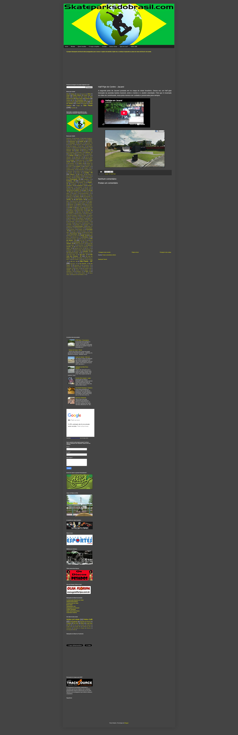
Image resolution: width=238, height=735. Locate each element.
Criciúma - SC (79, 171)
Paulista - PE (71, 224)
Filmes (82, 623)
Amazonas (83, 93)
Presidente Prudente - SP (87, 234)
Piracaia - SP (90, 226)
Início (66, 46)
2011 (74, 624)
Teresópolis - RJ (69, 268)
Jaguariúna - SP (71, 198)
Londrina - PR (84, 202)
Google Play (78, 626)
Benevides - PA (87, 150)
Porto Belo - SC (74, 230)
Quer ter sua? (124, 46)
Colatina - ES (78, 168)
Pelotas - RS (79, 224)
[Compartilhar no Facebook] (110, 172)
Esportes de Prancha (85, 621)
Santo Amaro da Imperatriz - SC (83, 246)
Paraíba (68, 100)
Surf (69, 624)
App (78, 624)
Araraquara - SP (73, 143)
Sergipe (78, 105)
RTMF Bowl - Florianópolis (82, 340)
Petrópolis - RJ (69, 226)
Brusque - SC (81, 155)
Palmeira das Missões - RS (80, 219)
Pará (73, 100)
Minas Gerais (79, 98)
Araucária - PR (71, 144)
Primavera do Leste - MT (73, 235)
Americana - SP (69, 138)
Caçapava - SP (79, 166)
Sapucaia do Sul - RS (79, 248)
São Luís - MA (74, 261)
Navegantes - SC (72, 212)
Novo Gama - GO (84, 215)
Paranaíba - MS (73, 221)
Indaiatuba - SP (79, 188)
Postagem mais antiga (165, 252)
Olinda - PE (77, 216)
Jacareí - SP (107, 173)
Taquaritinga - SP (87, 265)
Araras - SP (81, 143)
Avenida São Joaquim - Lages (83, 378)
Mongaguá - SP (71, 209)
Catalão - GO (90, 164)
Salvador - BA (70, 243)
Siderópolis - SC (89, 249)
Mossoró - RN (73, 210)
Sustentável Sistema (71, 612)
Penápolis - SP (87, 224)
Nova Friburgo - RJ (70, 213)
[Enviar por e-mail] (105, 172)
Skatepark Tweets (102, 259)
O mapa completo (94, 46)
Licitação (68, 623)
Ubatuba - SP (87, 269)
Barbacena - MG (70, 149)
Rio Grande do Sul (81, 102)
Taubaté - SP (69, 266)
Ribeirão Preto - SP (77, 237)
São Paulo (113, 173)
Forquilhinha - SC (87, 179)
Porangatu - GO (81, 229)
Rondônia (78, 103)
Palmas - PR (90, 218)
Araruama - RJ (89, 143)
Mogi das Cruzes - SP (88, 207)
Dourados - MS (69, 177)
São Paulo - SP (86, 261)
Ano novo (75, 623)
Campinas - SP (73, 160)
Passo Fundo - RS (79, 223)
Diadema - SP (79, 176)
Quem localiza (82, 46)
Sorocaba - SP (87, 251)
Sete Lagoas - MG (80, 249)
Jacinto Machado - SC (88, 196)
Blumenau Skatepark (80, 397)
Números (89, 628)
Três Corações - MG (86, 268)
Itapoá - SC (76, 193)
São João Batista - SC (79, 257)
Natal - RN (90, 210)
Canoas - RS (81, 163)
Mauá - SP (79, 207)
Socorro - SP (78, 251)
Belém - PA (79, 150)
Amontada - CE (78, 138)
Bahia (89, 94)
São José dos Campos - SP (79, 255)
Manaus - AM (72, 205)
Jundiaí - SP (85, 201)
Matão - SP (72, 207)
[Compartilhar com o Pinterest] (112, 172)
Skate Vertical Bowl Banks (73, 611)
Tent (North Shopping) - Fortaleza (83, 388)
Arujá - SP (83, 146)
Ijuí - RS (89, 187)
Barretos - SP (78, 149)
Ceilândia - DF (88, 166)
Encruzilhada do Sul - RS (80, 177)
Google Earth (69, 626)
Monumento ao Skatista (79, 628)
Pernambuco (80, 100)
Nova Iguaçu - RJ (80, 213)
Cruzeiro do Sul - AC (88, 171)
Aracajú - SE (82, 141)
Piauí (88, 100)
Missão (73, 46)
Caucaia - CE (71, 166)
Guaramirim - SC (75, 184)
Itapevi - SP (69, 193)
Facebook (89, 624)
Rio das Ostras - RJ (84, 238)
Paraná (87, 98)
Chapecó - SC (69, 168)
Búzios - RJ (88, 155)
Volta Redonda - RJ (71, 272)
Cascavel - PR (82, 164)
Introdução (68, 628)
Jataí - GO (88, 198)
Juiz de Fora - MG (76, 201)
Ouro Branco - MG (74, 218)
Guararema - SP (70, 185)
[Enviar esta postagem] (101, 171)
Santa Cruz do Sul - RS (81, 243)
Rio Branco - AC (87, 237)
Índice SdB (134, 46)
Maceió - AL (80, 204)
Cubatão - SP (71, 172)
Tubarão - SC (69, 269)
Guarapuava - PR (86, 184)
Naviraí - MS (81, 212)
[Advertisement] (119, 68)
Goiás (67, 97)
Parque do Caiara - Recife (75, 350)
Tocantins (73, 107)
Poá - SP (81, 232)
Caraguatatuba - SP (72, 164)
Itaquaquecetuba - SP (86, 193)
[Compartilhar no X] (109, 172)
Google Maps (89, 623)
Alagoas (73, 93)
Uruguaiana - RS (70, 271)
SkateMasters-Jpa (71, 606)
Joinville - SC (69, 199)
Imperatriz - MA (69, 188)
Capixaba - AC (89, 163)
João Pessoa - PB (80, 199)
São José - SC (84, 254)
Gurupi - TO (73, 187)
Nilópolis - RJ (88, 212)
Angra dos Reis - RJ (74, 139)
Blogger (126, 723)
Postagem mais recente (104, 252)
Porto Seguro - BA (84, 230)
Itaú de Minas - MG (70, 194)
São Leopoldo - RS (76, 259)
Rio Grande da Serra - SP (72, 238)
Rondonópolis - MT (78, 242)
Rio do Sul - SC (83, 240)
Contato (104, 46)
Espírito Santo (87, 95)
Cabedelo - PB (69, 157)
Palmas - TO (70, 219)
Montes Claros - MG (81, 209)
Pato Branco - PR (89, 223)
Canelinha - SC (73, 163)
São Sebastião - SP (84, 263)
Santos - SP (69, 248)
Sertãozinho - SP (70, 249)
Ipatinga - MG (88, 188)
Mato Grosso (84, 97)
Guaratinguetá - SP (80, 185)
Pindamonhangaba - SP (79, 226)
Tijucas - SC (78, 268)
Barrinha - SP (86, 149)
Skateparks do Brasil (75, 438)
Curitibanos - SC (73, 174)
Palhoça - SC (82, 218)
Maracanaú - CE (81, 205)
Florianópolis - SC (75, 179)
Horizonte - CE (81, 187)
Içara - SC (71, 196)
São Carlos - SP (74, 254)
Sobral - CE (70, 251)
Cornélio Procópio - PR (71, 169)
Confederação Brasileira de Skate (75, 600)
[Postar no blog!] (107, 172)
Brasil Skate (69, 604)
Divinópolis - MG (87, 176)
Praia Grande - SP (74, 234)
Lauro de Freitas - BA (74, 202)
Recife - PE (84, 235)
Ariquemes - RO (79, 144)
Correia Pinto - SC (82, 169)
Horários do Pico (87, 626)
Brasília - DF (73, 155)
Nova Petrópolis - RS (74, 215)
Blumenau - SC (89, 152)
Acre (67, 94)
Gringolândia (74, 621)
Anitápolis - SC (83, 139)
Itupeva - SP (86, 194)
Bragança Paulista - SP (82, 153)
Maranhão (75, 97)
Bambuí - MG (88, 147)
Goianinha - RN (73, 182)
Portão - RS (75, 232)
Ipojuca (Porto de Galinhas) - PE (73, 190)
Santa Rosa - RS (82, 245)
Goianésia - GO (82, 182)
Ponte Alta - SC (72, 229)
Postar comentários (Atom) (109, 255)
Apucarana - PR (73, 141)
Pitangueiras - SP (80, 227)
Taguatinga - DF (77, 265)
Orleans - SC (84, 216)
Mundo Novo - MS (82, 210)
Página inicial (135, 252)
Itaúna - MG (78, 194)
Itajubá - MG (73, 191)
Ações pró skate (73, 619)
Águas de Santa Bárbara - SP (79, 274)
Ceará (68, 95)
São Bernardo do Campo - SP (73, 252)
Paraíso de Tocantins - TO (85, 221)
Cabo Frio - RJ (79, 157)
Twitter (74, 629)
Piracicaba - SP (71, 227)
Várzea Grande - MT (82, 272)
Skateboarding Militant (72, 601)
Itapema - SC (88, 191)
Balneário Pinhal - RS (79, 147)
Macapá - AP (72, 204)
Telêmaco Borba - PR (79, 266)
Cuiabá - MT (79, 172)
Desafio (82, 624)
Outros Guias (113, 46)
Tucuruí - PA (79, 269)
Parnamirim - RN (69, 223)
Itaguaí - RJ (86, 190)
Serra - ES (88, 248)
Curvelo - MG (82, 174)
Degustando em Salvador (72, 608)
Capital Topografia (71, 609)
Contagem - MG (87, 168)
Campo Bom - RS (83, 160)
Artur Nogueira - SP (74, 146)
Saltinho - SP (88, 242)
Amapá (78, 93)
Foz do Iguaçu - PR (83, 180)
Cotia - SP (72, 171)
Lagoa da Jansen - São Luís (82, 357)
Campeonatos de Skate (72, 603)
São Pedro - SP (74, 263)
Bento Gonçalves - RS (71, 152)
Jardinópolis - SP (80, 198)
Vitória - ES (88, 271)
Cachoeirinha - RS (79, 158)
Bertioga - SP (81, 152)
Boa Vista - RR (71, 153)
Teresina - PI (88, 266)
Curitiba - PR (89, 172)
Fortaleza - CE (70, 181)
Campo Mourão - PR (79, 161)
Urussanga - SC (79, 271)
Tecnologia (68, 629)
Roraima (85, 103)
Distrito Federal (77, 95)
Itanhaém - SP (80, 191)
